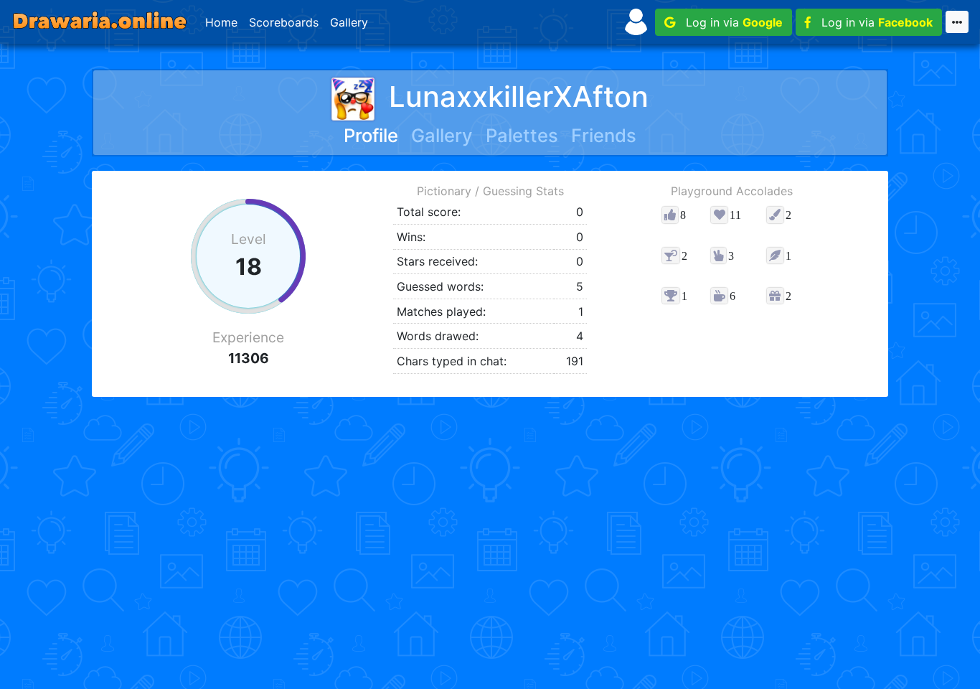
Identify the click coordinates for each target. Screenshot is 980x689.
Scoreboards (284, 22)
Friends (603, 135)
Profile (371, 135)
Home (221, 22)
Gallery (349, 22)
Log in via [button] (729, 22)
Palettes (522, 135)
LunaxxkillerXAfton (519, 96)
